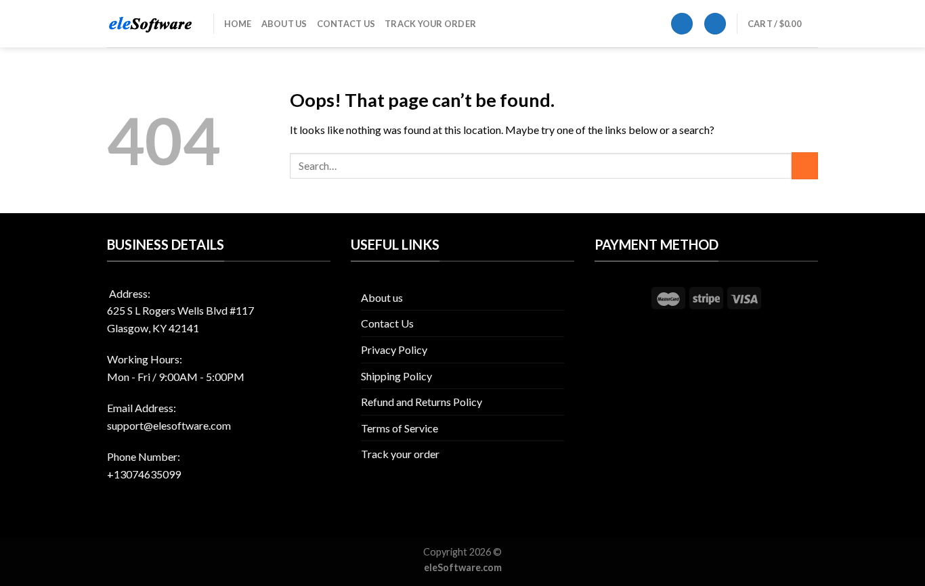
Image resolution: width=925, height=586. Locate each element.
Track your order (430, 23)
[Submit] (805, 165)
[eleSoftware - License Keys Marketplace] (150, 24)
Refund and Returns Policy (421, 401)
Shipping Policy (396, 375)
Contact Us (346, 23)
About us (284, 23)
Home (238, 23)
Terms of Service (399, 428)
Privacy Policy (394, 349)
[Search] (682, 24)
